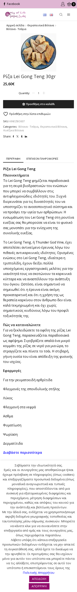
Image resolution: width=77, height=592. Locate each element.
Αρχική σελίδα (15, 25)
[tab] (13, 159)
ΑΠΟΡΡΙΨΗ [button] (39, 586)
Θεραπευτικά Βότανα (40, 25)
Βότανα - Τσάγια (16, 29)
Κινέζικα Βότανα (13, 130)
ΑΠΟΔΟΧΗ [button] (39, 579)
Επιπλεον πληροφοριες (42, 158)
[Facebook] (11, 4)
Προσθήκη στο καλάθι (40, 104)
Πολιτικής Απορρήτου (38, 572)
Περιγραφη (13, 158)
